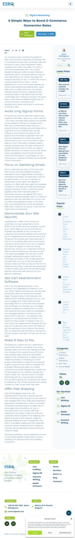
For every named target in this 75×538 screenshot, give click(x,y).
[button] (71, 519)
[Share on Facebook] (13, 50)
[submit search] (68, 65)
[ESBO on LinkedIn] (7, 523)
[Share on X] (19, 50)
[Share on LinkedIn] (16, 50)
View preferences (65, 533)
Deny (50, 533)
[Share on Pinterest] (23, 50)
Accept (34, 533)
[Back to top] (68, 513)
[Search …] (61, 65)
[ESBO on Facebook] (13, 523)
